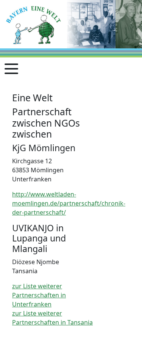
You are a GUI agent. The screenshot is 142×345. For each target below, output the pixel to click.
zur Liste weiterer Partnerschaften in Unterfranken (39, 295)
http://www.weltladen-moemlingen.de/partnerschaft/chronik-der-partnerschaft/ (68, 203)
